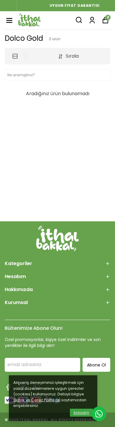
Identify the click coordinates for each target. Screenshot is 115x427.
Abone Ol (96, 365)
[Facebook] (8, 387)
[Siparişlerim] (92, 19)
